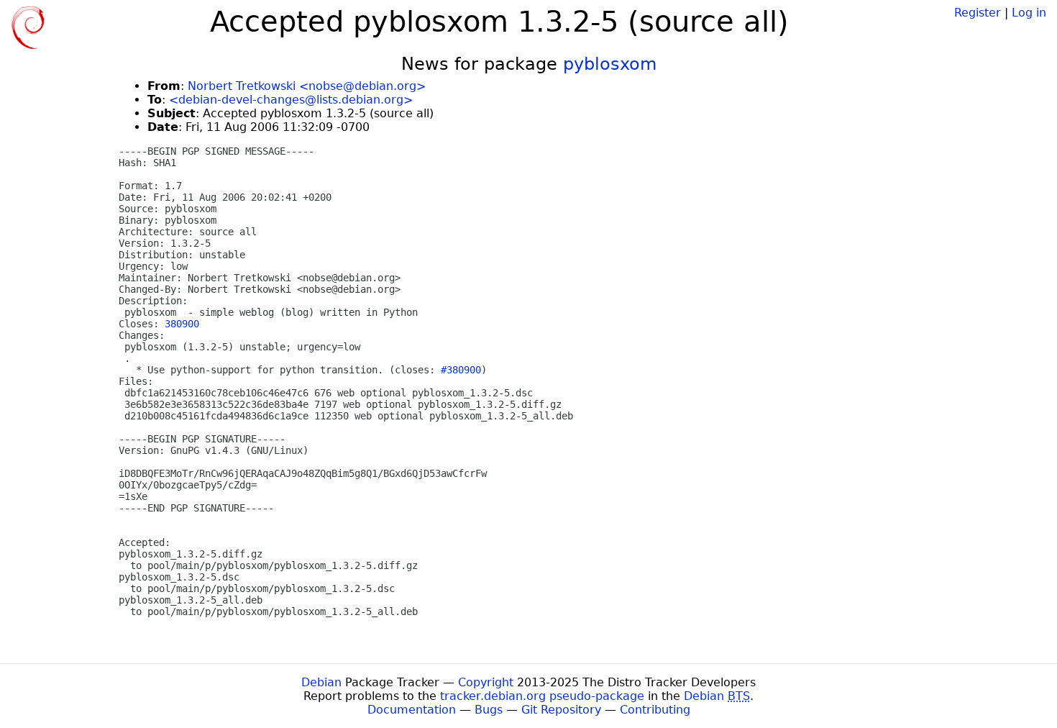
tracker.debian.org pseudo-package (542, 696)
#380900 (461, 370)
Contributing (655, 709)
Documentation (411, 709)
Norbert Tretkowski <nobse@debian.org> (307, 86)
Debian (321, 682)
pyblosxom (609, 64)
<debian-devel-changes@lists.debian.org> (291, 99)
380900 (182, 323)
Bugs (489, 709)
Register (977, 12)
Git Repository (561, 709)
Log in (1029, 12)
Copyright (485, 682)
